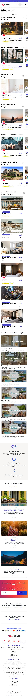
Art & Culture (14, 656)
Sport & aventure (14, 655)
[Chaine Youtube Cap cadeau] (14, 641)
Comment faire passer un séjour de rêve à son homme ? (14, 540)
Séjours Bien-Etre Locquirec (10, 47)
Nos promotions (14, 684)
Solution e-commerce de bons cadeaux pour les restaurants (14, 664)
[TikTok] (23, 641)
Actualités (14, 682)
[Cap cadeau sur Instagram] (9, 641)
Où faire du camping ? (14, 569)
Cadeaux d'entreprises (14, 685)
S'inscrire (21, 592)
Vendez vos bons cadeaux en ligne (14, 660)
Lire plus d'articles (14, 487)
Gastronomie (14, 654)
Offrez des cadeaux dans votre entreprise (14, 674)
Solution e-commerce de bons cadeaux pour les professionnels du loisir (14, 670)
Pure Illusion (19, 695)
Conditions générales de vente (14, 691)
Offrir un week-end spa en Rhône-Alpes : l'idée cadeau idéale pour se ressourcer (14, 509)
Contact (14, 680)
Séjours (2, 7)
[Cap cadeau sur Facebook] (4, 641)
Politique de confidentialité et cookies (14, 692)
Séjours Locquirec (8, 7)
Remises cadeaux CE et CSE (14, 676)
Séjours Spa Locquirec (9, 134)
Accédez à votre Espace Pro (14, 662)
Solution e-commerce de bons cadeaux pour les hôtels (14, 666)
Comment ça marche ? (14, 681)
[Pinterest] (19, 641)
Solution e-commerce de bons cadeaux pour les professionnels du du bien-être (14, 668)
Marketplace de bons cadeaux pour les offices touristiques (14, 673)
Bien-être (14, 652)
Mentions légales (14, 693)
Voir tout (23, 18)
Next (26, 30)
